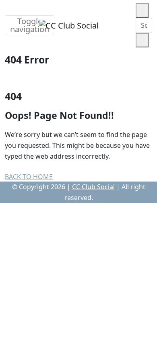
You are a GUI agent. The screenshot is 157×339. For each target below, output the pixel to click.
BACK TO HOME (29, 176)
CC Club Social (93, 186)
